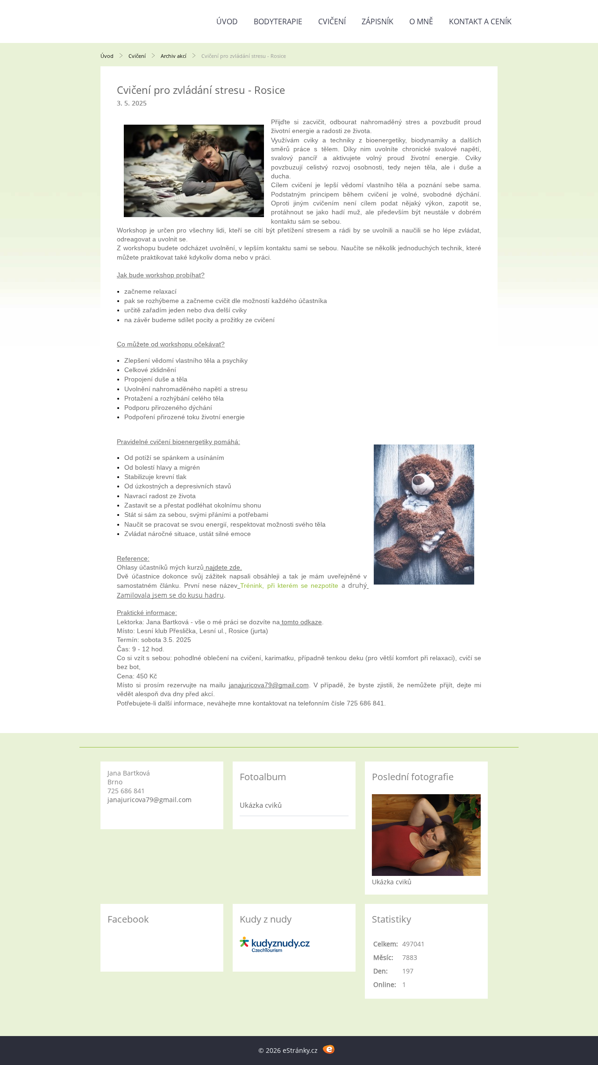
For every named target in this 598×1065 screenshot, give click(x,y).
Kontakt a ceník (480, 21)
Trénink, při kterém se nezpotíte (289, 585)
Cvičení (332, 21)
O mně (421, 21)
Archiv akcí (173, 55)
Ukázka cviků (261, 805)
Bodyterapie (278, 21)
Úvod (227, 21)
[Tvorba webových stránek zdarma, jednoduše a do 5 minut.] (328, 1049)
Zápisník (377, 21)
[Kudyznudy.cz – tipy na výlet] (275, 949)
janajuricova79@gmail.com (149, 799)
